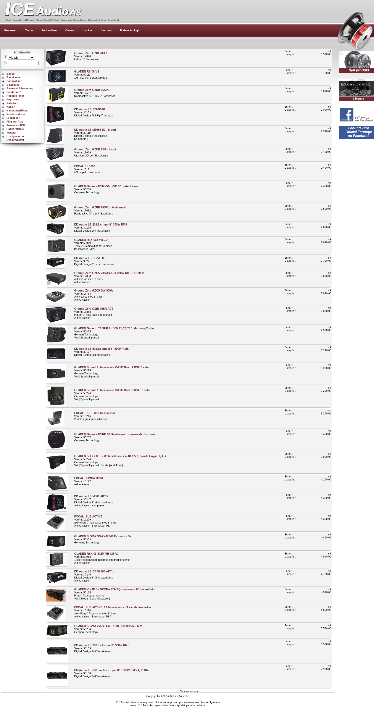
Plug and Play (14, 121)
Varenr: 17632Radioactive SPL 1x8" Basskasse (100, 210)
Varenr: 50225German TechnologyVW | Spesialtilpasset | (114, 333)
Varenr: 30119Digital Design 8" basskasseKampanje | (95, 134)
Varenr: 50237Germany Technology (114, 437)
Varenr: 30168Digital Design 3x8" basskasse (112, 673)
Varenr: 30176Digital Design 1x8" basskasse (100, 227)
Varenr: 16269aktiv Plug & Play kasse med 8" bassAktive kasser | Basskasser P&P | (95, 521)
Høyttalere (12, 99)
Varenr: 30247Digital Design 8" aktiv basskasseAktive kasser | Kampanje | (93, 501)
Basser (11, 73)
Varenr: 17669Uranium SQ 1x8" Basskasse (95, 152)
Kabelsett (12, 103)
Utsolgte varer (15, 136)
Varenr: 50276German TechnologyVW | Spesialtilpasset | (112, 394)
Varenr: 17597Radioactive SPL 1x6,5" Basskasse (94, 93)
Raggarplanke (15, 129)
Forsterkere (13, 92)
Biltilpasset (13, 84)
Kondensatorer (15, 114)
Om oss (70, 30)
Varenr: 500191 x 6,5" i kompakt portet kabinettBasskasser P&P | (93, 244)
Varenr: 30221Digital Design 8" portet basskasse (94, 261)
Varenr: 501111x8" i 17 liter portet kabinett (90, 74)
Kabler (10, 106)
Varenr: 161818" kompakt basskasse (87, 169)
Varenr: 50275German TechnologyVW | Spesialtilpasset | (112, 372)
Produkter (10, 30)
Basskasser (14, 77)
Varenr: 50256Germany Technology (106, 189)
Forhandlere (49, 30)
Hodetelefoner (15, 95)
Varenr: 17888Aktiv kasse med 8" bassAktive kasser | (109, 277)
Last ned (106, 30)
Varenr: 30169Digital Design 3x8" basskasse (101, 648)
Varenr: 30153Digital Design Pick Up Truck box (93, 112)
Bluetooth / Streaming (19, 88)
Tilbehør (11, 132)
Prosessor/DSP (16, 125)
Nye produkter (15, 140)
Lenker (88, 30)
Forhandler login (130, 30)
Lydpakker (13, 117)
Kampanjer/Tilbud (17, 110)
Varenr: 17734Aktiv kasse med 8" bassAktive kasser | (93, 295)
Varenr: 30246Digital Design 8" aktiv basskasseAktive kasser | (94, 576)
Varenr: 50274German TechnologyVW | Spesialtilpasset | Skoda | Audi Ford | (120, 460)
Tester (29, 30)
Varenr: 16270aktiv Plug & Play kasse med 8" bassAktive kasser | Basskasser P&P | (112, 612)
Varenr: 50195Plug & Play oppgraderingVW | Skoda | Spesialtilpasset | (114, 594)
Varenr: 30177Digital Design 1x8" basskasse (101, 351)
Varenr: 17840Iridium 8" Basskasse (90, 56)
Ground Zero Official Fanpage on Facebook (358, 132)
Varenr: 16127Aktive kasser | (88, 481)
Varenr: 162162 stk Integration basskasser (94, 416)
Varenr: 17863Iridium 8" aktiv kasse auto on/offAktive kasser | (93, 313)
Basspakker (14, 81)
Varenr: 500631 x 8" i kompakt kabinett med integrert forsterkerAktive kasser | (102, 558)
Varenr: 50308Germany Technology (103, 539)
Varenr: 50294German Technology (108, 629)
